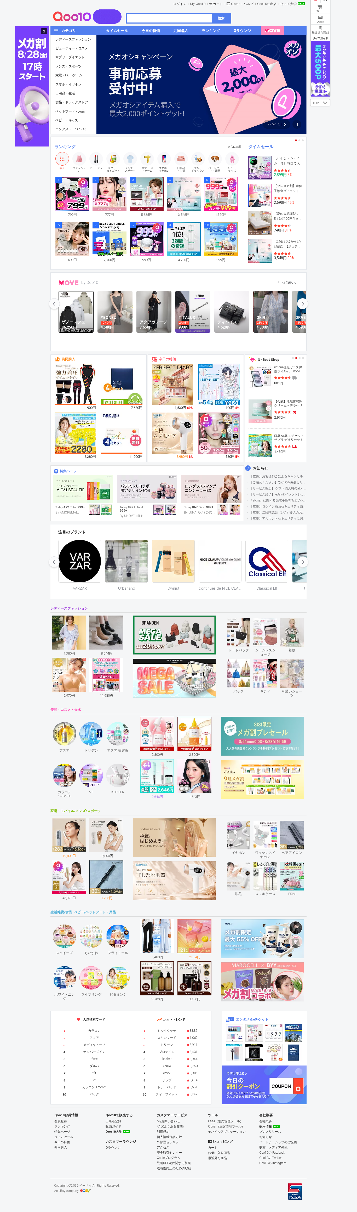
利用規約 (163, 1132)
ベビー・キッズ (66, 120)
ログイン (179, 4)
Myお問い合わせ (168, 1121)
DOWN (325, 102)
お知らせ (260, 468)
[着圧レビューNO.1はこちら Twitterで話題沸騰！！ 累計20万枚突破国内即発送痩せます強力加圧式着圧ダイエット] (75, 384)
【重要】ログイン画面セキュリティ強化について (278, 506)
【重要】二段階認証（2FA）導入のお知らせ (278, 512)
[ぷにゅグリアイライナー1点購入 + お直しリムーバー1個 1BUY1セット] (219, 384)
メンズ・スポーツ (68, 66)
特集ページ (68, 471)
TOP (316, 103)
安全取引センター (169, 1152)
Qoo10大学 (288, 4)
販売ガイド (113, 1126)
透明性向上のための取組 (174, 1168)
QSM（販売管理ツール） (225, 1121)
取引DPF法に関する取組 (174, 1163)
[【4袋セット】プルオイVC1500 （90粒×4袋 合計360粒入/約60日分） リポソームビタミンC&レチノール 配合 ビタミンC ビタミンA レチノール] (75, 433)
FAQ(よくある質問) (170, 1126)
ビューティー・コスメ (71, 48)
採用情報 (265, 1126)
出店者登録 (113, 1121)
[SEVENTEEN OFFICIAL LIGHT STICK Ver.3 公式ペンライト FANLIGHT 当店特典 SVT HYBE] (234, 1052)
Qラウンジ (113, 1147)
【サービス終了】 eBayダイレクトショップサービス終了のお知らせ (278, 494)
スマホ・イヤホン (68, 84)
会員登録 (60, 1121)
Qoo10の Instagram (272, 1163)
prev (54, 303)
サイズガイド (320, 38)
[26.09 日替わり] (147, 489)
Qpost (235, 4)
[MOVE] (272, 30)
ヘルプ (249, 4)
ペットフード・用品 (70, 111)
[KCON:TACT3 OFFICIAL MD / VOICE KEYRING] (234, 1033)
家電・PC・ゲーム (68, 75)
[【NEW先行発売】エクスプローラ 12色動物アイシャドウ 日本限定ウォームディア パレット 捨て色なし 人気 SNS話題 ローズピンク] (173, 384)
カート (218, 4)
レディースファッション (73, 39)
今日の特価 (167, 359)
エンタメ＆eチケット (252, 1019)
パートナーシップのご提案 (278, 1142)
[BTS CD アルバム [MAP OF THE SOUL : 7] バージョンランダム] (274, 1033)
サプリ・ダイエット (70, 57)
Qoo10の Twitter (270, 1158)
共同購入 (68, 359)
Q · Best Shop (268, 360)
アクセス (163, 1147)
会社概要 (265, 1121)
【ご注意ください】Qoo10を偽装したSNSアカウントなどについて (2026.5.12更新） (278, 482)
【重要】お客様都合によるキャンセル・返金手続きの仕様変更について (278, 476)
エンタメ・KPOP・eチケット (75, 129)
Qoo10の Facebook (272, 1152)
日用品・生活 (65, 93)
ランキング (65, 146)
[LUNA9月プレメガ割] (211, 489)
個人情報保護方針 (169, 1137)
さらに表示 (234, 146)
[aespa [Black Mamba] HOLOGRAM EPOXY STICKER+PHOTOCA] (254, 1033)
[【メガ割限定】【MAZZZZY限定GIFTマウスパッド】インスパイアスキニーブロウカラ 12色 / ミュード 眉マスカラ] (219, 433)
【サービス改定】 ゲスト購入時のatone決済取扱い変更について (278, 488)
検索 (221, 18)
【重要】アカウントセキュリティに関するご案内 (278, 518)
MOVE (69, 282)
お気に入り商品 (219, 1153)
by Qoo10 (89, 282)
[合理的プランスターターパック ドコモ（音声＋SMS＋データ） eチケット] (293, 1052)
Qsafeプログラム (168, 1158)
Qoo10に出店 (267, 4)
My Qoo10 (197, 4)
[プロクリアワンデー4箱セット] (122, 433)
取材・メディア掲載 (273, 1147)
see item (242, 622)
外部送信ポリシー (169, 1142)
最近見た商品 (217, 1158)
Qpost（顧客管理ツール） (226, 1126)
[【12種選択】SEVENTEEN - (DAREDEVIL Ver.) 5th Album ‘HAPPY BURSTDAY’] (254, 1052)
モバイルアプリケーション (227, 1132)
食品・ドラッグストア (71, 102)
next (302, 303)
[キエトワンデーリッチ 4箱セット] (122, 384)
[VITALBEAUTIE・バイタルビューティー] (83, 489)
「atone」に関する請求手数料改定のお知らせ (278, 500)
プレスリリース (270, 1132)
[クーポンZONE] (264, 1085)
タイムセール (260, 146)
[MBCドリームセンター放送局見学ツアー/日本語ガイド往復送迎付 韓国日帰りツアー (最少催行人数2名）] (293, 1033)
